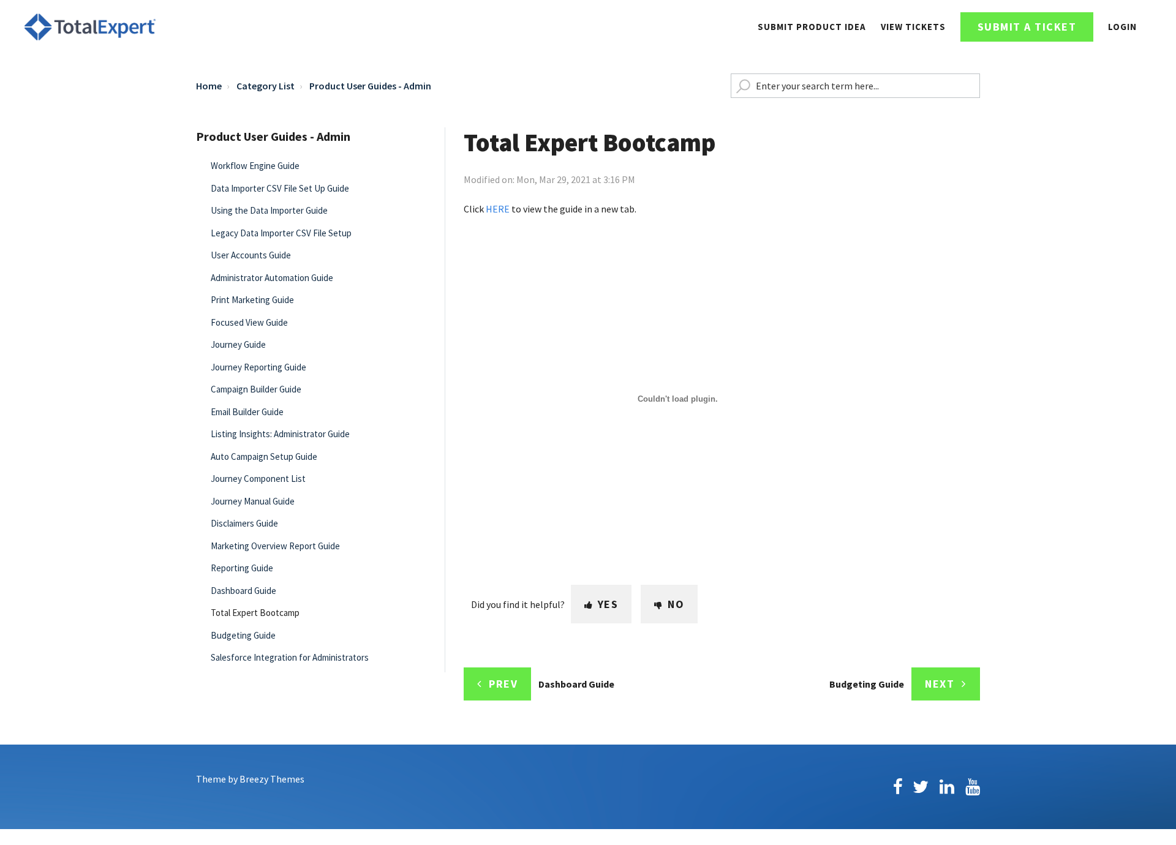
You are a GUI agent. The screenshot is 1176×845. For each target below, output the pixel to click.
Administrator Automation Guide (272, 278)
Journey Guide (238, 344)
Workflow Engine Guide (255, 165)
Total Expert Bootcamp (255, 612)
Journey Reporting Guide (258, 367)
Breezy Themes (271, 779)
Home (209, 86)
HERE (498, 209)
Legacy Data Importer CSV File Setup (281, 233)
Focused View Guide (249, 322)
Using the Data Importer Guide (269, 210)
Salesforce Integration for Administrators (290, 657)
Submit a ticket (1027, 27)
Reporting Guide (242, 568)
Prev (503, 684)
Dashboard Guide (243, 590)
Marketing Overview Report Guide (275, 546)
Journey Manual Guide (253, 501)
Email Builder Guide (247, 412)
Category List (265, 86)
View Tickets (913, 26)
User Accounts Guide (251, 255)
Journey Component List (258, 478)
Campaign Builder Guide (256, 389)
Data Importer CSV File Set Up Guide (280, 188)
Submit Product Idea (812, 26)
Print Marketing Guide (252, 300)
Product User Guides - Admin (370, 86)
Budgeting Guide (243, 635)
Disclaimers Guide (244, 523)
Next (939, 684)
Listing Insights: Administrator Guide (280, 434)
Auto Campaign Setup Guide (264, 456)
